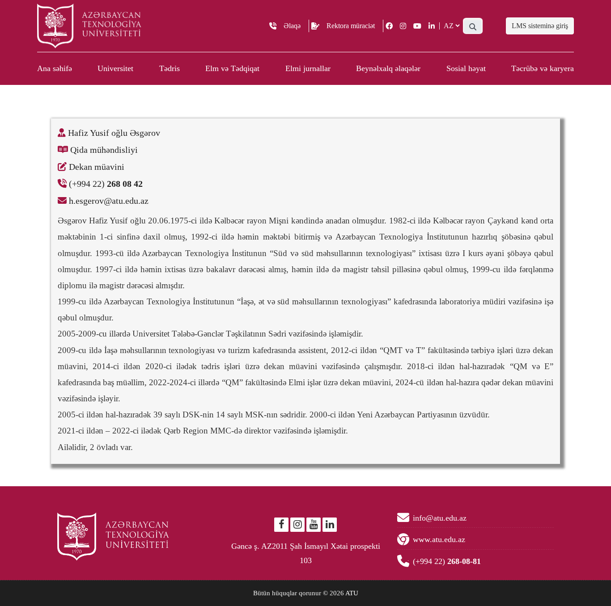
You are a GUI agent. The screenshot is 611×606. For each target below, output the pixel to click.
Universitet (115, 68)
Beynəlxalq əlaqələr (388, 68)
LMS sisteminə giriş (540, 25)
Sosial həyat (466, 68)
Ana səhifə (54, 68)
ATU (351, 593)
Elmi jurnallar (308, 68)
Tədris (169, 68)
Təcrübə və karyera (542, 68)
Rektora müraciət (351, 25)
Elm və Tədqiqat (232, 68)
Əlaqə (292, 25)
